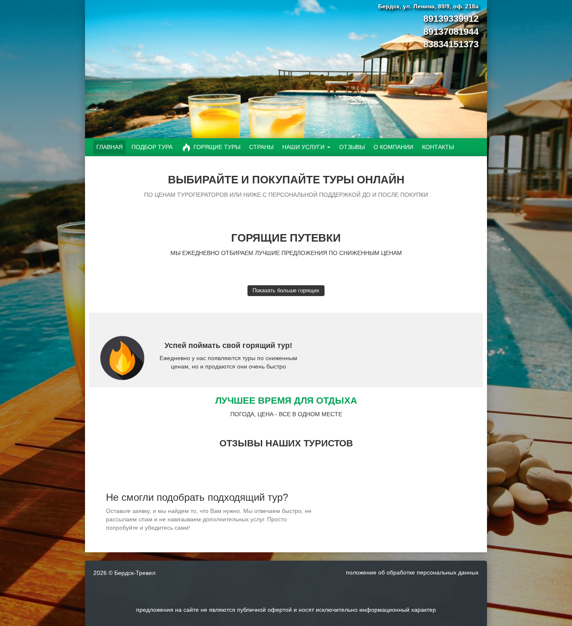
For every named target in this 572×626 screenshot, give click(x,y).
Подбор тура (152, 147)
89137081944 (451, 31)
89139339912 (451, 18)
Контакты (438, 147)
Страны (261, 147)
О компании (393, 147)
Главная (109, 147)
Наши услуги (303, 147)
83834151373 (451, 44)
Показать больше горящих (286, 290)
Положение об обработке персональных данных (412, 572)
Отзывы (352, 147)
